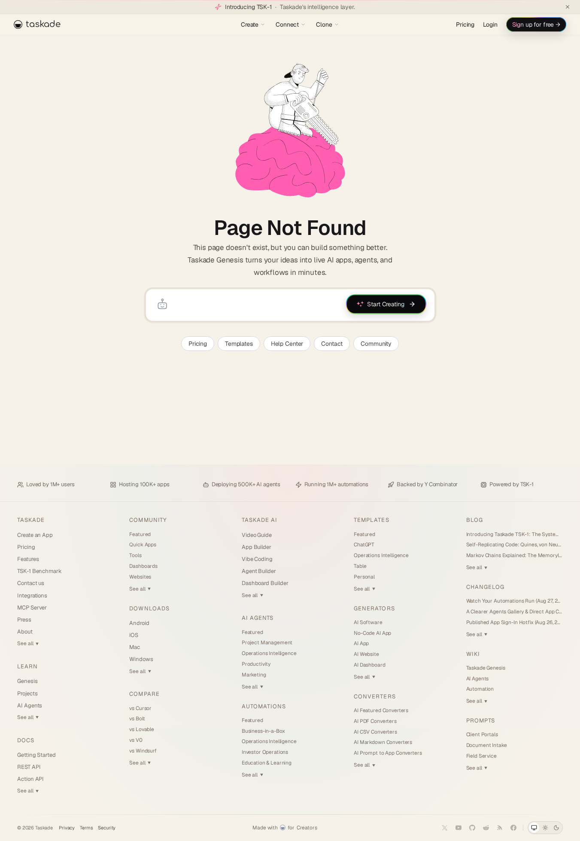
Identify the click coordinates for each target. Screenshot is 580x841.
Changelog (485, 587)
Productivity (256, 664)
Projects (27, 693)
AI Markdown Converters (383, 742)
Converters (374, 696)
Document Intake (486, 745)
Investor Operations (265, 752)
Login (490, 24)
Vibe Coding (257, 559)
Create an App (35, 535)
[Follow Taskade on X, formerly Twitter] (445, 828)
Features (28, 559)
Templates (239, 343)
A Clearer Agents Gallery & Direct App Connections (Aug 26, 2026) (514, 611)
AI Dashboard (369, 664)
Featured (140, 534)
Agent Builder (259, 571)
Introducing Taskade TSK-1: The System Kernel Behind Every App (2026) (514, 534)
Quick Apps (142, 544)
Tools (135, 555)
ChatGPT (364, 544)
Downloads (149, 608)
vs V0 (135, 740)
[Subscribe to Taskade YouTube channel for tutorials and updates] (458, 828)
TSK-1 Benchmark (39, 571)
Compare (144, 694)
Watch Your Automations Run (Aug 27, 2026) (514, 600)
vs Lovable (141, 729)
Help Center (287, 343)
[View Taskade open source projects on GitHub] (472, 828)
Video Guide (257, 535)
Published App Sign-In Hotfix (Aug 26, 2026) (514, 622)
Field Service (481, 756)
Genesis (27, 681)
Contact (332, 343)
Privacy (67, 828)
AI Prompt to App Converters (388, 753)
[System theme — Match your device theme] (534, 828)
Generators (374, 608)
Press (24, 619)
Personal (364, 576)
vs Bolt (137, 718)
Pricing (465, 24)
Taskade (31, 520)
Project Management (267, 642)
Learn (27, 666)
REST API (28, 767)
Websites (140, 576)
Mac (134, 647)
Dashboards (143, 566)
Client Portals (482, 734)
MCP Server (32, 607)
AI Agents (29, 705)
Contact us (30, 583)
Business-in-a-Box (263, 731)
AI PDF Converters (375, 721)
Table (360, 566)
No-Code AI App (372, 633)
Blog (474, 520)
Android (139, 623)
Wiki (473, 654)
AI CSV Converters (375, 731)
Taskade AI (259, 520)
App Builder (256, 547)
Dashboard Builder (265, 583)
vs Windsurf (142, 750)
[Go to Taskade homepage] (290, 130)
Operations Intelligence (269, 653)
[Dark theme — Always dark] (556, 828)
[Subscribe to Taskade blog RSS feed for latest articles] (500, 828)
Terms (86, 828)
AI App (361, 643)
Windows (141, 659)
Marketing (254, 674)
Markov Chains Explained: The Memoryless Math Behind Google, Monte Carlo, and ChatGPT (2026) (514, 555)
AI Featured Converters (381, 710)
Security (106, 828)
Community (376, 343)
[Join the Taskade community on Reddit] (486, 828)
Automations (264, 706)
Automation (480, 689)
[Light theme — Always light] (545, 828)
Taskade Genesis (485, 667)
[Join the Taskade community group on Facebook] (513, 828)
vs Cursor (140, 708)
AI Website (366, 654)
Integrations (32, 595)
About (25, 631)
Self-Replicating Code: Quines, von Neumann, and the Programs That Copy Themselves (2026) (514, 544)
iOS (133, 635)
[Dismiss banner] (567, 6)
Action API (30, 779)
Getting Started (36, 755)
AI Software (368, 622)
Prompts (480, 720)
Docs (25, 740)
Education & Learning (267, 762)
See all (28, 643)
